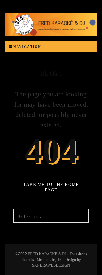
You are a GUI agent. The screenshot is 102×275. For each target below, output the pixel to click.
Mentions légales (49, 259)
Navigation (27, 46)
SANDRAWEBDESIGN (51, 265)
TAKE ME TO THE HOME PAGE (51, 187)
